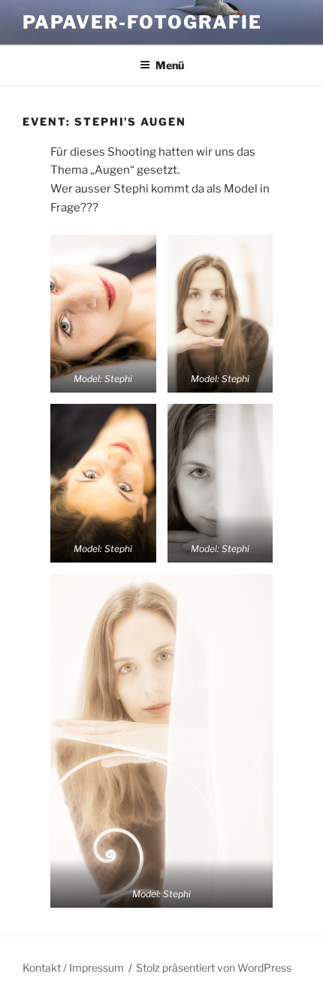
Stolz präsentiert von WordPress (213, 967)
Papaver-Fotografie (142, 22)
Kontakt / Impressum (73, 967)
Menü (169, 65)
